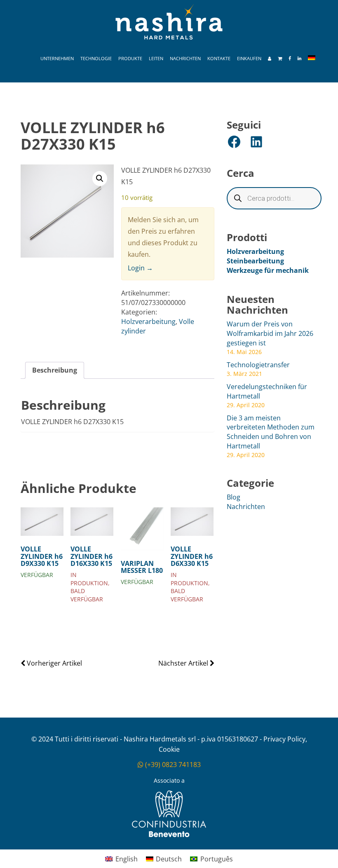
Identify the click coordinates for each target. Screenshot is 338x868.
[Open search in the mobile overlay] (274, 198)
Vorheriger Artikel (53, 663)
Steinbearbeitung (255, 260)
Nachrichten (185, 58)
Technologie (96, 58)
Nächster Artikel (184, 663)
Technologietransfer (258, 364)
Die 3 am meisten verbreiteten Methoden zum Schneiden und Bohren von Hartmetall (271, 432)
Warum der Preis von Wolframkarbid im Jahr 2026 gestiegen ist (270, 333)
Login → (140, 267)
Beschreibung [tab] (54, 370)
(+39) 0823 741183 (172, 764)
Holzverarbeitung (148, 321)
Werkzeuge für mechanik (268, 270)
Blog (233, 497)
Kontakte (218, 58)
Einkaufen (249, 58)
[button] (99, 178)
